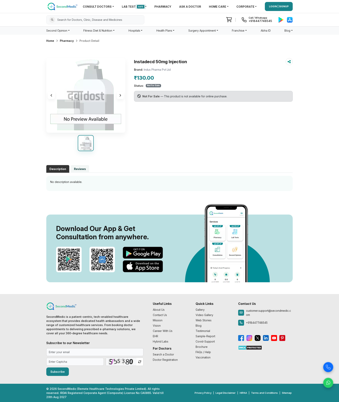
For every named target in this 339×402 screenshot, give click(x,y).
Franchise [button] (238, 30)
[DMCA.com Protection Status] (250, 347)
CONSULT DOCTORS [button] (97, 6)
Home (50, 40)
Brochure (202, 346)
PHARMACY (162, 6)
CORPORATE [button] (245, 6)
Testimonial (203, 331)
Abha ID (266, 30)
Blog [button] (287, 30)
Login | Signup (279, 6)
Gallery (200, 309)
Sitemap (287, 392)
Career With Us (162, 331)
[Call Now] (328, 366)
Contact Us (160, 315)
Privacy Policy (203, 392)
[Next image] (120, 95)
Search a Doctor (163, 354)
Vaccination (203, 357)
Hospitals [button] (134, 30)
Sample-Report (205, 336)
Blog (198, 325)
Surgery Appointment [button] (202, 30)
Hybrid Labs (160, 341)
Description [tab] (57, 169)
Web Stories (203, 320)
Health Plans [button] (164, 30)
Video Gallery (204, 315)
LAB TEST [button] (132, 6)
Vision (157, 325)
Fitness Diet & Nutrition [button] (97, 30)
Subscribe (57, 371)
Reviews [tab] (80, 169)
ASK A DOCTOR (190, 6)
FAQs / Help (203, 352)
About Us (159, 309)
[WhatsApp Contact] (328, 382)
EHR (155, 336)
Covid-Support (205, 341)
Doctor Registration (165, 359)
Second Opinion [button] (56, 30)
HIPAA (243, 392)
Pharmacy (67, 40)
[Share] (289, 61)
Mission (157, 320)
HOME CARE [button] (217, 6)
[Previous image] (51, 95)
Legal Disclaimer (226, 392)
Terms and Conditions (264, 392)
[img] (85, 95)
